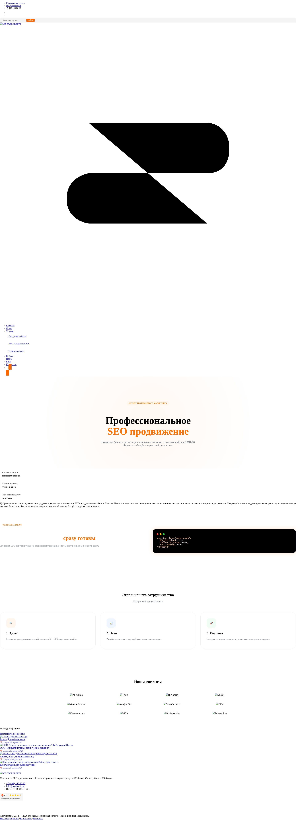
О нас (16, 818)
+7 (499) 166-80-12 (15, 783)
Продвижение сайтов (15, 3)
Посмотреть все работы (12, 733)
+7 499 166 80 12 (13, 8)
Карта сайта (26, 818)
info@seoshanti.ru (13, 5)
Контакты (38, 818)
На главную (6, 818)
